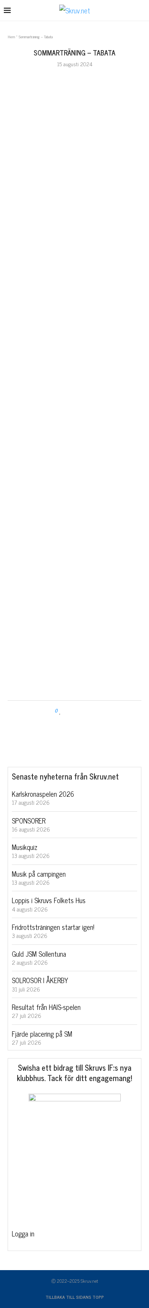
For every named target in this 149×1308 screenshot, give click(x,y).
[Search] (141, 11)
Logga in (23, 1233)
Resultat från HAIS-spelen (46, 1007)
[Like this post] (60, 710)
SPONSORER (28, 820)
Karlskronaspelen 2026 (43, 793)
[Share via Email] (89, 710)
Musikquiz (24, 847)
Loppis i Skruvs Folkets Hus (49, 900)
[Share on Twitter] (75, 710)
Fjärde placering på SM (42, 1033)
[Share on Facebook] (68, 710)
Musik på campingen (39, 873)
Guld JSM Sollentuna (39, 953)
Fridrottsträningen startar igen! (53, 927)
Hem (11, 36)
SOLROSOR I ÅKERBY (40, 980)
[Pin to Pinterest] (82, 710)
